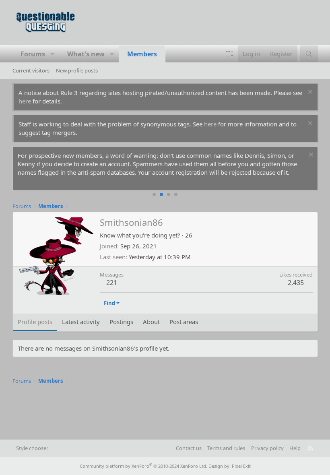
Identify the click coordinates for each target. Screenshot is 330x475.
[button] (52, 53)
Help (295, 448)
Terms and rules (226, 448)
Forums (33, 54)
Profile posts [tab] (35, 322)
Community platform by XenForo (143, 466)
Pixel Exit (241, 466)
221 (111, 282)
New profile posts (77, 70)
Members (142, 54)
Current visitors (31, 70)
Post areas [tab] (183, 322)
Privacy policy (267, 448)
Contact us (189, 448)
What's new (86, 54)
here (25, 101)
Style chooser (32, 448)
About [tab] (151, 322)
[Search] (309, 53)
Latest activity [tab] (81, 322)
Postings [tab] (121, 322)
